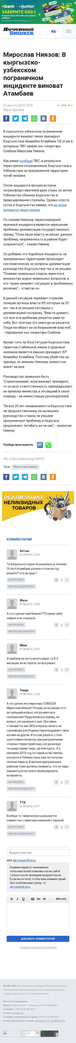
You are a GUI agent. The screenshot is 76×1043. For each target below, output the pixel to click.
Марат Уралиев (13, 110)
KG (53, 32)
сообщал (26, 161)
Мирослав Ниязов (25, 466)
